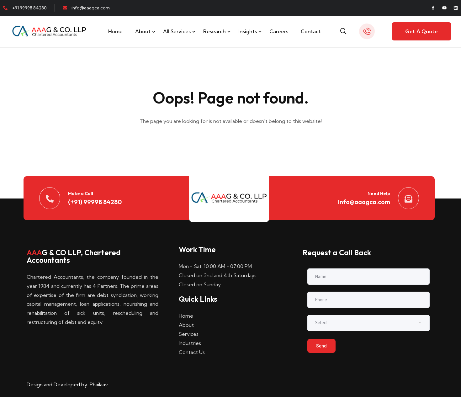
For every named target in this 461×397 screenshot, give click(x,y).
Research (214, 31)
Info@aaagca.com (364, 202)
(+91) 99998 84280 (95, 202)
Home (115, 31)
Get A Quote (421, 31)
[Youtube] (444, 8)
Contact (311, 31)
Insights (247, 31)
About (143, 31)
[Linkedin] (455, 8)
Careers (278, 31)
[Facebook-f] (433, 8)
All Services (177, 31)
